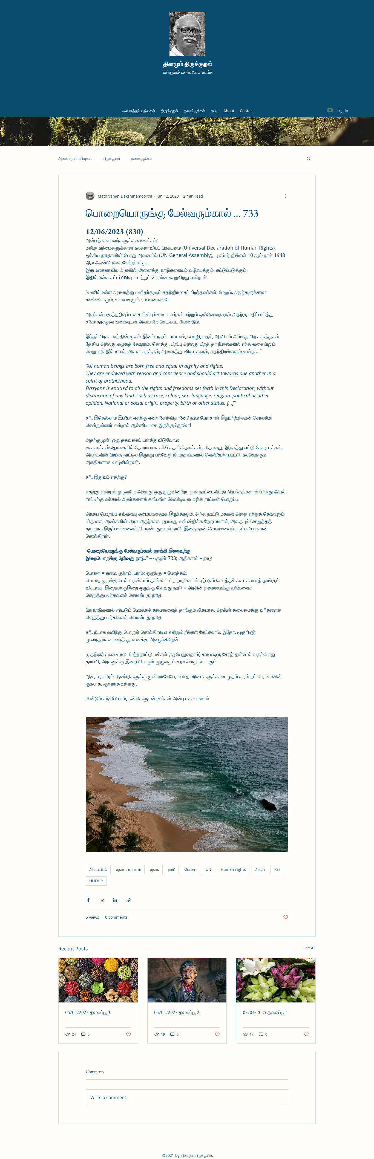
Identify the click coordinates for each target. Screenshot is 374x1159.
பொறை (190, 869)
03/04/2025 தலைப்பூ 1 (265, 1012)
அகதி (260, 869)
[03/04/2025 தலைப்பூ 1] (275, 980)
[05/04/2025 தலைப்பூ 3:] (98, 980)
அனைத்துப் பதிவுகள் (75, 158)
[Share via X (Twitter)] (101, 900)
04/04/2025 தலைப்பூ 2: (177, 1012)
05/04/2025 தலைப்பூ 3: (88, 1012)
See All (309, 947)
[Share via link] (128, 900)
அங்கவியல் (98, 869)
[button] (308, 158)
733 (277, 869)
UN (208, 869)
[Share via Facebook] (88, 900)
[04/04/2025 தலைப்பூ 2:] (187, 980)
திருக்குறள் (111, 158)
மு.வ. (154, 869)
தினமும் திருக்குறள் (187, 64)
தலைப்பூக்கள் (142, 158)
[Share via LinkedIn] (115, 900)
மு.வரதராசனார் (128, 869)
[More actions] (285, 196)
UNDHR (96, 880)
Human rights (233, 869)
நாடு (171, 869)
